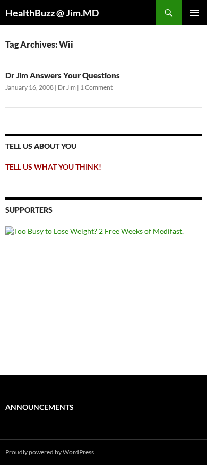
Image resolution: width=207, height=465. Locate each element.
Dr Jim (67, 87)
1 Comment (96, 87)
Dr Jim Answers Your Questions (62, 75)
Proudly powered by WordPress (49, 452)
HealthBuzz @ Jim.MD (52, 13)
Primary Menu (194, 12)
